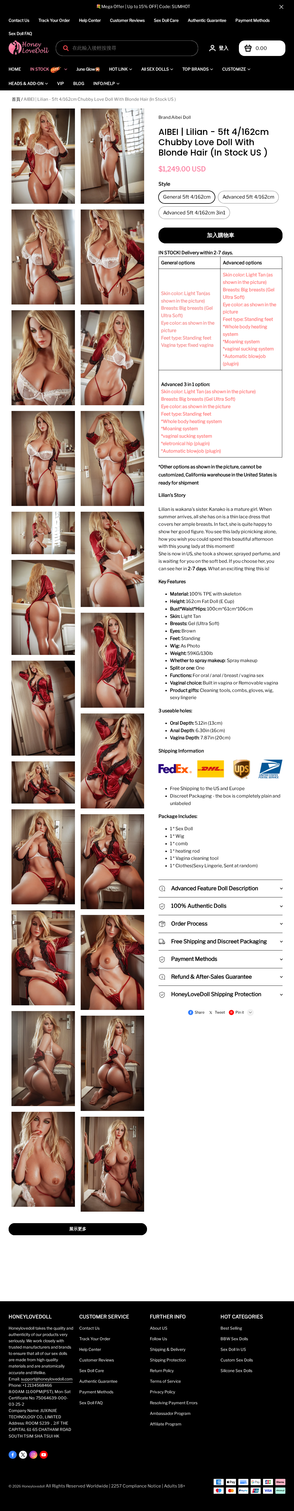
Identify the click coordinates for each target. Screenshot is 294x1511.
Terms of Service (165, 1381)
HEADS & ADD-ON (26, 83)
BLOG (78, 83)
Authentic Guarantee (207, 20)
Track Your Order (54, 20)
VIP (60, 83)
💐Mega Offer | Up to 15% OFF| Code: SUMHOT (143, 6)
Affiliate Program (165, 1424)
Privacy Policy (162, 1392)
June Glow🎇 (88, 69)
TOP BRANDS (195, 69)
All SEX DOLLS (155, 69)
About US (158, 1328)
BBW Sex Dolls (234, 1339)
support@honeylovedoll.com (47, 1379)
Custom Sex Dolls (236, 1360)
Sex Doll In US (233, 1349)
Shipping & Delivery (167, 1349)
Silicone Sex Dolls (236, 1370)
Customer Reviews (127, 20)
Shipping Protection (168, 1360)
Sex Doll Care (166, 20)
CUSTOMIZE (234, 69)
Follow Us (158, 1339)
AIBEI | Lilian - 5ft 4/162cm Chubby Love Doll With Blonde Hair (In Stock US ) (100, 99)
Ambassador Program (170, 1413)
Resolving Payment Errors (174, 1403)
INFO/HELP (104, 83)
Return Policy (162, 1370)
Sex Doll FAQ (20, 33)
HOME (15, 69)
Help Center (90, 20)
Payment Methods (252, 20)
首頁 (16, 99)
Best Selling (231, 1328)
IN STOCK (39, 69)
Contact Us (19, 20)
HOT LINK (118, 69)
